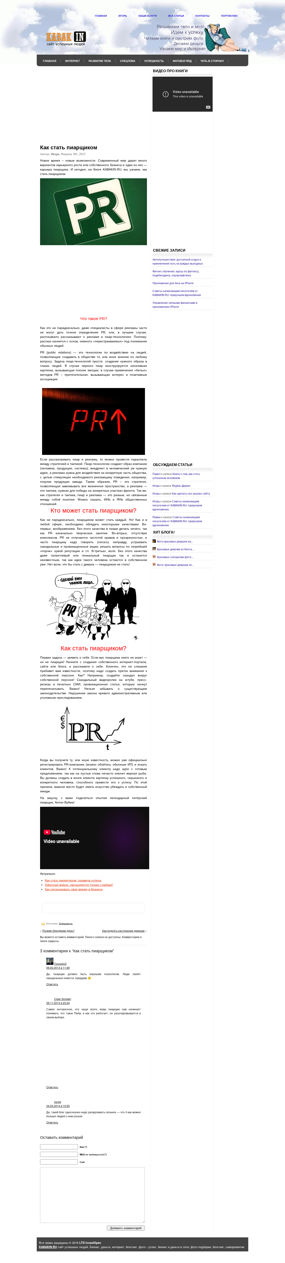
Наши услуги (147, 15)
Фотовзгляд (182, 61)
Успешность (154, 61)
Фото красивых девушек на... (175, 541)
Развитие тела (100, 61)
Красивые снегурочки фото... (175, 557)
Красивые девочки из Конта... (175, 549)
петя (57, 1102)
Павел (157, 474)
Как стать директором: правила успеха (73, 880)
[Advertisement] (93, 102)
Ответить (52, 984)
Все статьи (176, 15)
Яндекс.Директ (181, 485)
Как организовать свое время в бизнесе (74, 889)
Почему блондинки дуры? (58, 930)
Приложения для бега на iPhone (173, 283)
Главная (101, 15)
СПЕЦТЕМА (127, 61)
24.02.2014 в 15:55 (58, 1106)
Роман (157, 517)
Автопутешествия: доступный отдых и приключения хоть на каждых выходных (178, 261)
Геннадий (60, 963)
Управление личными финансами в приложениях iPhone (175, 304)
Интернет (72, 61)
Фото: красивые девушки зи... (175, 565)
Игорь (122, 15)
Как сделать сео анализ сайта (191, 493)
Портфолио (229, 15)
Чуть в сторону (212, 61)
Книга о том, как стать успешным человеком (176, 476)
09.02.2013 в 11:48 (58, 967)
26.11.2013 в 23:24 (58, 1003)
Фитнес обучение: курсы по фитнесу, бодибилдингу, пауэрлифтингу (176, 273)
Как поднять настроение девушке (123, 930)
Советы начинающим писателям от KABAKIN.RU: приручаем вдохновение (177, 293)
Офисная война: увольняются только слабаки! (79, 885)
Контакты (202, 15)
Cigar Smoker (62, 999)
